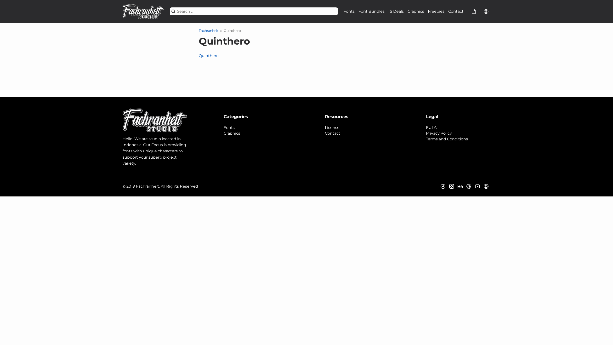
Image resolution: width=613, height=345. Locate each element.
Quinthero (209, 55)
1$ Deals (396, 11)
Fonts (349, 11)
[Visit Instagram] (451, 186)
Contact (456, 11)
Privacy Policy (439, 133)
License (332, 127)
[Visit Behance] (460, 186)
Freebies (436, 11)
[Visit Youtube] (477, 186)
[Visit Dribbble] (469, 186)
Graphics (416, 11)
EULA (431, 127)
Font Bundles (371, 11)
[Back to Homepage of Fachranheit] (143, 11)
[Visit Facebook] (443, 186)
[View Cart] (473, 11)
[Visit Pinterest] (486, 186)
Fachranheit (209, 31)
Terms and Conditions (447, 139)
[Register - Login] (486, 11)
